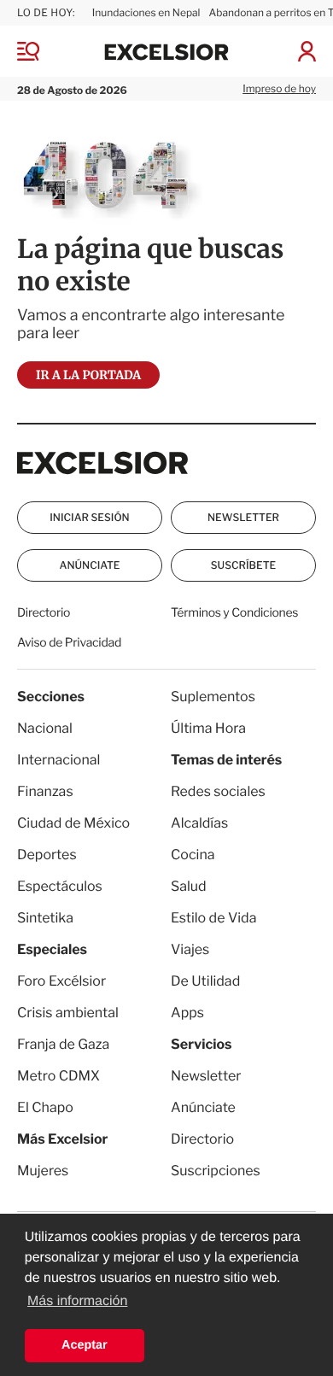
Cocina (193, 854)
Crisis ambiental (68, 1012)
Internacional (58, 760)
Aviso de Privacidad (69, 642)
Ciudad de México (73, 823)
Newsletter (243, 517)
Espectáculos (59, 886)
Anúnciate (90, 565)
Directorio (43, 613)
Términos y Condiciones (234, 613)
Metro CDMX (58, 1076)
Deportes (47, 854)
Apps (187, 1012)
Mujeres (42, 1170)
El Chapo (45, 1107)
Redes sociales (218, 791)
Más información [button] (77, 1301)
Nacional (45, 728)
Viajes (190, 949)
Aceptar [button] (84, 1345)
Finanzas (45, 791)
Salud (189, 886)
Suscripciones (215, 1170)
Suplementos (213, 696)
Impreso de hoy (279, 88)
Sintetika (45, 918)
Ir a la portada (88, 375)
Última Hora (208, 728)
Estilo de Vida (213, 918)
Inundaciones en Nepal (146, 12)
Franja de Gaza (63, 1044)
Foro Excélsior (62, 981)
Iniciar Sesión (89, 517)
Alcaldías (199, 823)
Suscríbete (243, 565)
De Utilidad (205, 981)
